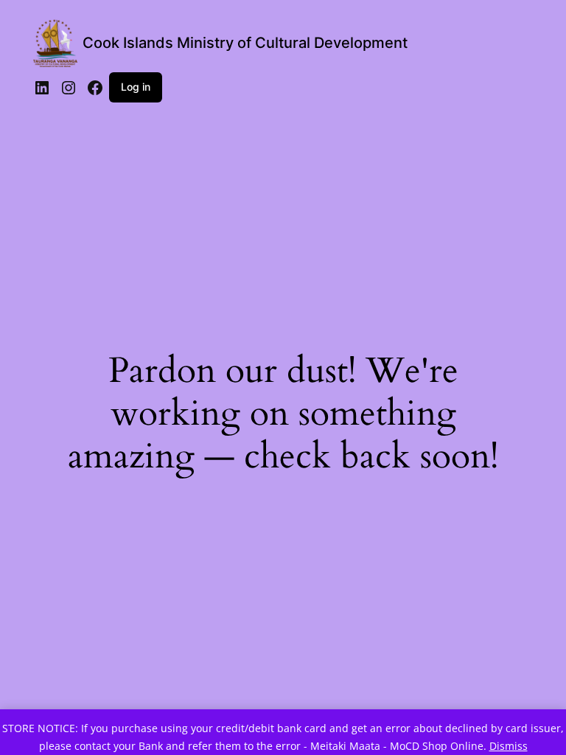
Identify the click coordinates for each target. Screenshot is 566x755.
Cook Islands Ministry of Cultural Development (245, 43)
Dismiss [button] (508, 746)
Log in (135, 86)
